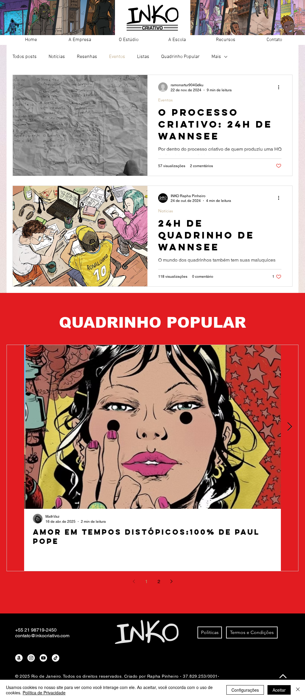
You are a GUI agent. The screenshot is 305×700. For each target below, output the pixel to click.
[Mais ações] (280, 87)
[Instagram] (31, 658)
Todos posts (25, 57)
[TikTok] (55, 658)
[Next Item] (289, 426)
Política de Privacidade (44, 693)
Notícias (57, 57)
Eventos (117, 57)
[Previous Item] (15, 426)
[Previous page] (133, 581)
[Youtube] (43, 658)
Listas (143, 57)
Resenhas (87, 57)
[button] (79, 40)
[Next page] (171, 581)
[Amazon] (19, 658)
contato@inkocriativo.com (42, 635)
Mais (216, 57)
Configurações (245, 690)
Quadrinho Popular (180, 57)
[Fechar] (297, 690)
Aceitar (279, 690)
